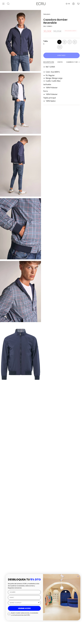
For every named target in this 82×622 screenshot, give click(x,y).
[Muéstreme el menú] (3, 3)
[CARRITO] (78, 3)
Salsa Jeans (46, 14)
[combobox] (24, 603)
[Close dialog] (78, 576)
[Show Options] (39, 603)
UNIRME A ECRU (24, 608)
